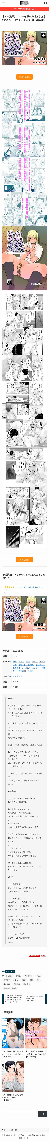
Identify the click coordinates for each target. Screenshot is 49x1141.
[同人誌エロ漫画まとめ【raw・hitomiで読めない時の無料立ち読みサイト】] (24, 3)
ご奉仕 (31, 671)
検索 (42, 1114)
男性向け (16, 984)
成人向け (22, 671)
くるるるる (17, 676)
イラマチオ (28, 976)
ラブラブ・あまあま (10, 980)
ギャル (21, 661)
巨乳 (28, 661)
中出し (35, 661)
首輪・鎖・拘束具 (26, 665)
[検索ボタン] (45, 3)
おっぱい (26, 668)
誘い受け (35, 668)
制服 (15, 661)
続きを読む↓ (24, 77)
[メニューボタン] (3, 3)
